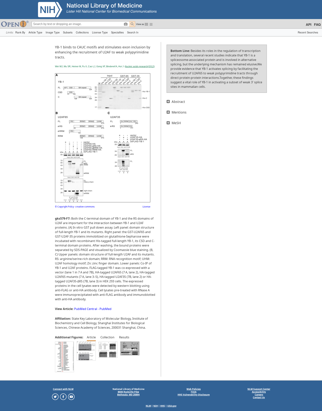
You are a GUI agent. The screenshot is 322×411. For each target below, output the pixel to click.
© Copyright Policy (64, 206)
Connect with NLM (63, 389)
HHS (162, 405)
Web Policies (194, 389)
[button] (20, 32)
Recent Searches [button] (308, 32)
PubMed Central (85, 309)
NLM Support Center (258, 389)
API (308, 24)
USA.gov (171, 405)
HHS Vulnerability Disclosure (194, 394)
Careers (259, 394)
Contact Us (259, 397)
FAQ (317, 24)
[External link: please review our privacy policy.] (55, 396)
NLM (148, 405)
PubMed (105, 309)
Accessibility (259, 391)
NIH (155, 405)
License (146, 206)
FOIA (193, 391)
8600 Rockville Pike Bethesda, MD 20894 (128, 393)
